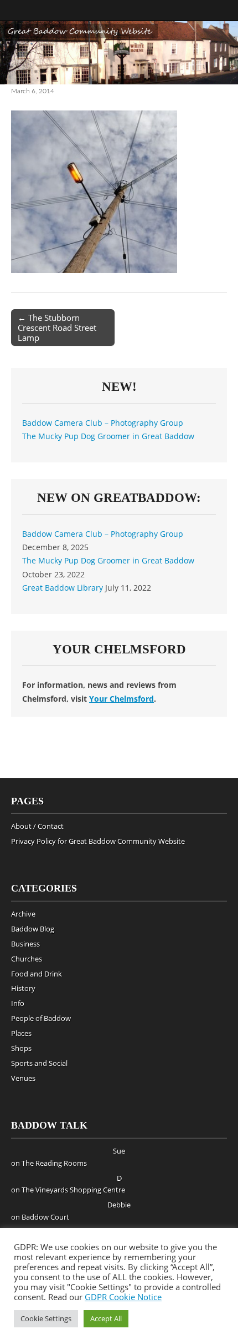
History (23, 988)
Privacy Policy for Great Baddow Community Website (98, 841)
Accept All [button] (106, 1318)
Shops (21, 1048)
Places (21, 1033)
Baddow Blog (32, 929)
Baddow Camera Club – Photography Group (102, 422)
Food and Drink (36, 974)
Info (17, 1003)
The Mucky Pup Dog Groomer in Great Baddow (108, 436)
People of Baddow (41, 1018)
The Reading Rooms (54, 1163)
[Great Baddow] (119, 52)
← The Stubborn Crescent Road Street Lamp (57, 327)
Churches (26, 959)
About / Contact (37, 826)
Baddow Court (45, 1217)
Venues (23, 1078)
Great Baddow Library (62, 587)
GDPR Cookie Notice (123, 1296)
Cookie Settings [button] (45, 1318)
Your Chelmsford (121, 698)
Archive (23, 914)
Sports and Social (39, 1063)
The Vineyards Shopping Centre (73, 1190)
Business (25, 944)
